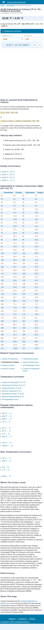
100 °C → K (6, 461)
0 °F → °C (6, 434)
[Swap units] (22, 38)
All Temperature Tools (31, 365)
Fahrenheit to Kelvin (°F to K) (13, 394)
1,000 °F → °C (7, 446)
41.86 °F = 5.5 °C (8, 175)
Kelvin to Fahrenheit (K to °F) (13, 397)
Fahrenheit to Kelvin (30, 359)
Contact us (22, 619)
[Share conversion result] (34, 45)
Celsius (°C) (28, 35)
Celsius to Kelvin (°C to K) (11, 388)
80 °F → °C (6, 428)
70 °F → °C (6, 422)
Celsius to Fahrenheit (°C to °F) (13, 382)
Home (2, 5)
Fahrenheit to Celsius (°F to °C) (13, 385)
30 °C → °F (6, 458)
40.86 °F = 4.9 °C (8, 172)
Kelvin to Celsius (8, 369)
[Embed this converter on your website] (39, 45)
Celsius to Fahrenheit (10, 359)
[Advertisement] (22, 75)
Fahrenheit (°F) (7, 35)
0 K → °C (5, 467)
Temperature (10, 5)
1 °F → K (5, 470)
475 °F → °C (7, 443)
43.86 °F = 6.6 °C (8, 177)
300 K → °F (6, 476)
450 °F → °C (7, 416)
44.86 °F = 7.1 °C (8, 180)
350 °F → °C (7, 413)
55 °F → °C (6, 431)
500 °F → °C (7, 419)
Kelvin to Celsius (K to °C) (11, 391)
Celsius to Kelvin (8, 365)
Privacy (32, 619)
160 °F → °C (7, 436)
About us (12, 619)
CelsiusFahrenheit (16, 2)
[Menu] (3, 2)
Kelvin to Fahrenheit (30, 362)
